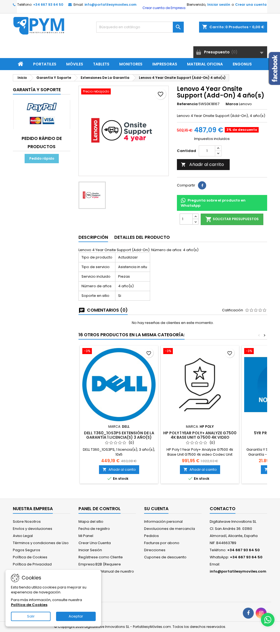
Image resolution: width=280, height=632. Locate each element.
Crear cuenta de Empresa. (164, 7)
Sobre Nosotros (27, 521)
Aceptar (76, 616)
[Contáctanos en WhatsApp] (268, 620)
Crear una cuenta (251, 4)
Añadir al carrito (202, 164)
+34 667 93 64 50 (48, 4)
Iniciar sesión (218, 4)
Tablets (101, 64)
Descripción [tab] (93, 237)
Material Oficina (205, 64)
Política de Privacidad (32, 564)
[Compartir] (202, 185)
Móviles (74, 64)
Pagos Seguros (26, 550)
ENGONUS (242, 64)
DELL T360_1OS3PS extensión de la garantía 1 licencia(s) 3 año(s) (119, 435)
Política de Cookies (30, 557)
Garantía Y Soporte (37, 90)
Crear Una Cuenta (94, 542)
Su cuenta (156, 508)
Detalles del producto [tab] (142, 237)
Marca (232, 104)
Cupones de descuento (165, 557)
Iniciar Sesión (90, 550)
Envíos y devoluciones (32, 528)
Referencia (187, 104)
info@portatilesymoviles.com (110, 4)
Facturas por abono (161, 542)
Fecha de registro (94, 528)
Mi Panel (85, 535)
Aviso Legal (23, 535)
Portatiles (44, 64)
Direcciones (154, 550)
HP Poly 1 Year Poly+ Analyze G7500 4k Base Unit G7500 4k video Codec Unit (200, 437)
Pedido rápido (41, 158)
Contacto (222, 508)
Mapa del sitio (90, 521)
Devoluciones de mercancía (169, 528)
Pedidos (151, 535)
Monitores (130, 64)
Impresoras (164, 64)
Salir (31, 616)
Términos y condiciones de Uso (41, 542)
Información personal (163, 521)
